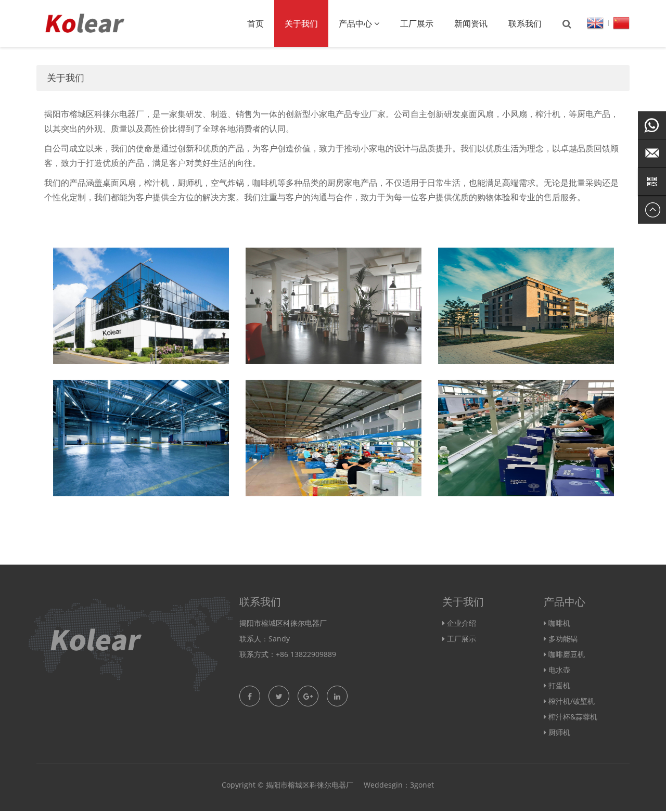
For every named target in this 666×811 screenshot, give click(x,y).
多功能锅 (563, 638)
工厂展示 (416, 23)
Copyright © (243, 785)
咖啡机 (559, 623)
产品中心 (356, 23)
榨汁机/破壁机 (571, 701)
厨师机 (559, 732)
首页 (255, 23)
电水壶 (559, 670)
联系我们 (525, 23)
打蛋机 (559, 685)
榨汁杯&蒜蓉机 (572, 717)
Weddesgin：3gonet (399, 785)
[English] (595, 22)
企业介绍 (461, 623)
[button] (376, 23)
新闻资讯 (471, 23)
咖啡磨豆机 (566, 654)
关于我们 (301, 23)
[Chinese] (621, 22)
